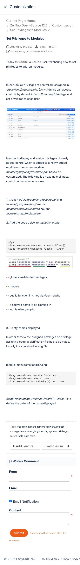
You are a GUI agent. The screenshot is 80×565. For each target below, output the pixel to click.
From (13, 472)
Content (15, 510)
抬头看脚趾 (22, 62)
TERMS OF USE (50, 558)
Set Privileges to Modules (28, 30)
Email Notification (26, 501)
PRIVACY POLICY (70, 558)
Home (31, 21)
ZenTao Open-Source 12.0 (29, 25)
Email (13, 488)
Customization (62, 25)
